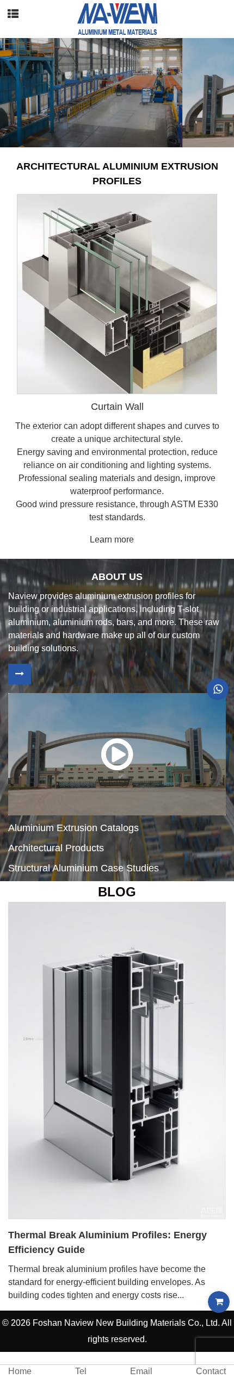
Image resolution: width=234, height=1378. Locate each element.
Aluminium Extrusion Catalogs (73, 827)
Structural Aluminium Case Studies (83, 868)
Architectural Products (56, 848)
